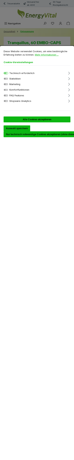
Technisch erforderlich (21, 73)
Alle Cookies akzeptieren (37, 119)
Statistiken (15, 78)
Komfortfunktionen (19, 89)
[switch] (6, 79)
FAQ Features (16, 95)
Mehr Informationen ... (47, 54)
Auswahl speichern (17, 128)
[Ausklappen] (69, 72)
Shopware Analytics (20, 101)
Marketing (14, 84)
